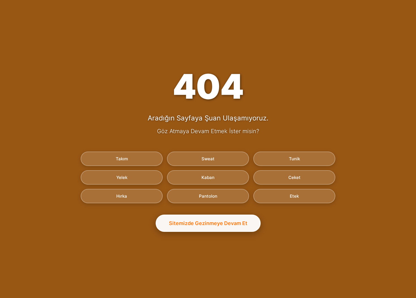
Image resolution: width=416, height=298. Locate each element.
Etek (294, 196)
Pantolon (208, 196)
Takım (122, 158)
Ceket (294, 177)
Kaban (208, 177)
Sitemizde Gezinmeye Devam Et (208, 223)
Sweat (208, 158)
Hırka (121, 196)
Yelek (121, 177)
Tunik (294, 158)
